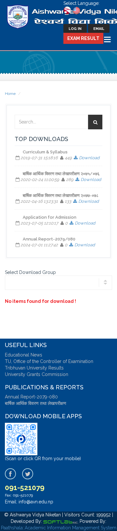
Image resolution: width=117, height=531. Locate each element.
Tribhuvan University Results (34, 367)
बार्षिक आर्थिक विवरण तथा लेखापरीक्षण (35, 403)
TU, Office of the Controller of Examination (49, 361)
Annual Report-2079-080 (31, 396)
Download (89, 157)
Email (98, 29)
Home (10, 93)
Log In (75, 29)
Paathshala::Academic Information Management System (58, 527)
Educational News (23, 354)
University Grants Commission (36, 374)
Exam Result (83, 38)
